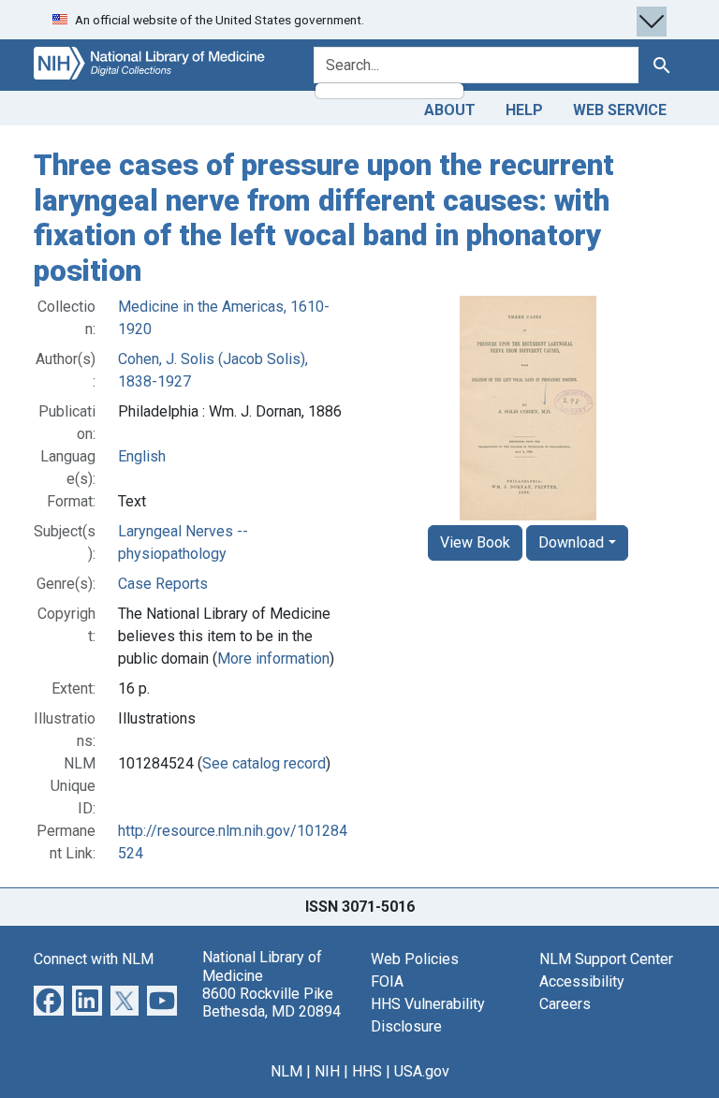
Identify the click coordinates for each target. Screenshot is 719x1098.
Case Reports (163, 584)
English (142, 456)
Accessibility (581, 981)
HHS (367, 1071)
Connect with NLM (94, 959)
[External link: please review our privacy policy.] (49, 1000)
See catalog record (264, 763)
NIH (327, 1071)
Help (524, 110)
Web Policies (415, 959)
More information (273, 658)
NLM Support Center (606, 959)
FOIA (387, 981)
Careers (565, 1004)
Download (571, 542)
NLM (286, 1071)
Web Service (620, 110)
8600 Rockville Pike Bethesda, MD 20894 (271, 1002)
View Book (475, 542)
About (450, 110)
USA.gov (421, 1071)
